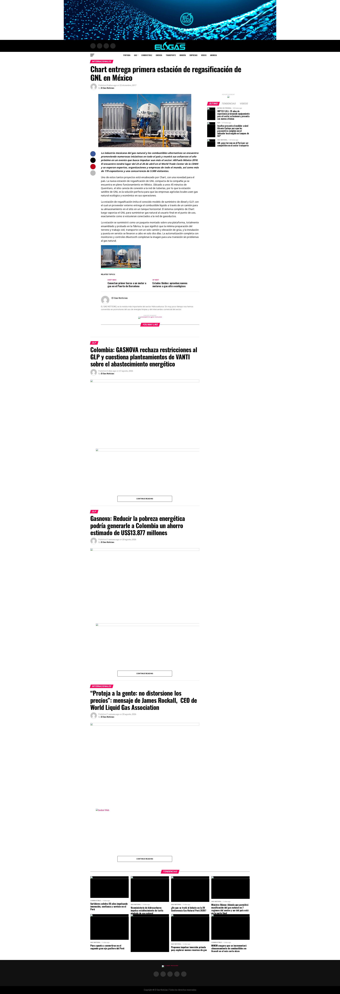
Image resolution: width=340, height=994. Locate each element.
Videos (203, 55)
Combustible (146, 55)
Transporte (171, 55)
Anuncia (213, 55)
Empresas (193, 55)
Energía (159, 55)
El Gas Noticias (107, 88)
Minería (183, 55)
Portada (126, 55)
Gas (135, 55)
